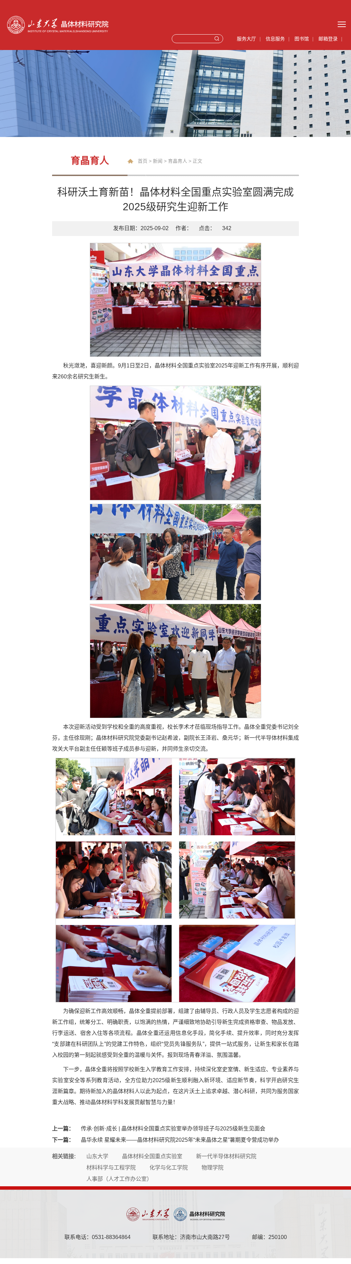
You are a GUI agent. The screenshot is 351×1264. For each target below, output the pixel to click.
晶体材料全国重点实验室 (152, 1156)
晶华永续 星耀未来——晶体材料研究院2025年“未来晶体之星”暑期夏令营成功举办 (180, 1140)
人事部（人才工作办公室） (119, 1179)
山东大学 (97, 1156)
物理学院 (212, 1168)
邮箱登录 (328, 38)
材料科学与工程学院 (111, 1168)
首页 (142, 161)
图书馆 (301, 38)
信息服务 (275, 38)
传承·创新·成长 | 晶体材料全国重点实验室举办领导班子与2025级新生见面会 (173, 1128)
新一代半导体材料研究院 (226, 1156)
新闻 (157, 161)
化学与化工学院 (168, 1168)
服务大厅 (246, 38)
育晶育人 (177, 161)
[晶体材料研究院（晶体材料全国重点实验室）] (108, 24)
